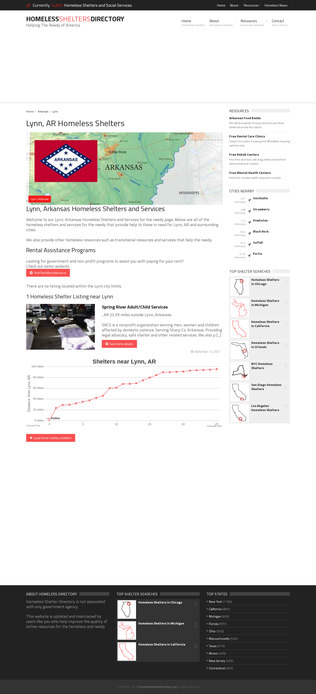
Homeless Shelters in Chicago (265, 282)
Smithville (260, 198)
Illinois (213, 653)
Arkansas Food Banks (245, 118)
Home (221, 5)
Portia (257, 254)
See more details (120, 343)
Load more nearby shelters (51, 437)
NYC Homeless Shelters (262, 366)
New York (215, 601)
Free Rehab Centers (244, 154)
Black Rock (261, 231)
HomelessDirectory (75, 18)
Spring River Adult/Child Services (135, 306)
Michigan (215, 616)
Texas (213, 645)
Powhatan (260, 220)
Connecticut (217, 668)
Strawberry (261, 209)
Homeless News (276, 5)
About (234, 5)
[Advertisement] (158, 69)
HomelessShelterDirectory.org (157, 687)
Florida (213, 623)
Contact (280, 22)
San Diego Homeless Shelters (266, 387)
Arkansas (43, 111)
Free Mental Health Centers (250, 173)
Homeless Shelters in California (265, 324)
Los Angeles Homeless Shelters (265, 408)
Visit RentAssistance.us (49, 272)
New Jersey (217, 660)
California (215, 608)
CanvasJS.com (214, 426)
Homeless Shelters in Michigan (265, 303)
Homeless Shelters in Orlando (265, 345)
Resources (251, 5)
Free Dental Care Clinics (247, 136)
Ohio (212, 631)
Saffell (258, 242)
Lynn (55, 111)
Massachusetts (219, 638)
